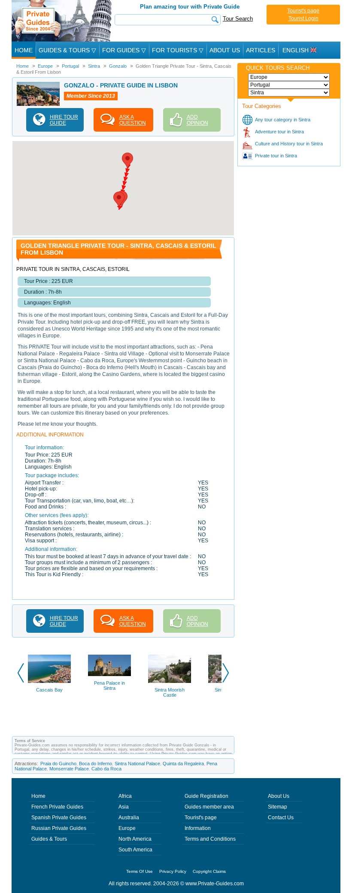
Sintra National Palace (137, 763)
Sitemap (277, 807)
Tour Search (238, 18)
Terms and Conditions (210, 839)
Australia (128, 818)
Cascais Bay (49, 689)
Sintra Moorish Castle (170, 692)
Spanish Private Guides (58, 818)
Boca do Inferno (95, 763)
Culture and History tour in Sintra (289, 143)
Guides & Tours (49, 839)
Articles (260, 50)
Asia (123, 807)
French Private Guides (57, 807)
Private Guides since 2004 (62, 21)
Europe (127, 828)
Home (24, 50)
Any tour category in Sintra (282, 119)
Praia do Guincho (58, 763)
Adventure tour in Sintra (279, 131)
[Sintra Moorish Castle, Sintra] (169, 669)
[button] (127, 160)
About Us (224, 50)
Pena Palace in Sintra (109, 685)
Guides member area (209, 807)
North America (135, 839)
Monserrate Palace (69, 768)
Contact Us (281, 818)
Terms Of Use (139, 871)
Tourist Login (303, 18)
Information (198, 828)
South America (135, 850)
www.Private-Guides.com (214, 884)
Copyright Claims (209, 871)
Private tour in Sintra (276, 155)
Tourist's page (303, 11)
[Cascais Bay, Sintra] (49, 669)
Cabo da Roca (106, 768)
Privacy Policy (172, 871)
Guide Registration (206, 796)
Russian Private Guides (58, 828)
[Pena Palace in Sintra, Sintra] (109, 665)
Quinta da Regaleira (183, 763)
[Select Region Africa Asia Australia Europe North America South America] (289, 77)
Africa (125, 796)
